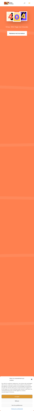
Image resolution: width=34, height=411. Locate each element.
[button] (31, 379)
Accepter (17, 396)
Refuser (17, 401)
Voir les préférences (17, 405)
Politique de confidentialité (17, 408)
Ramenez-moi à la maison (17, 33)
